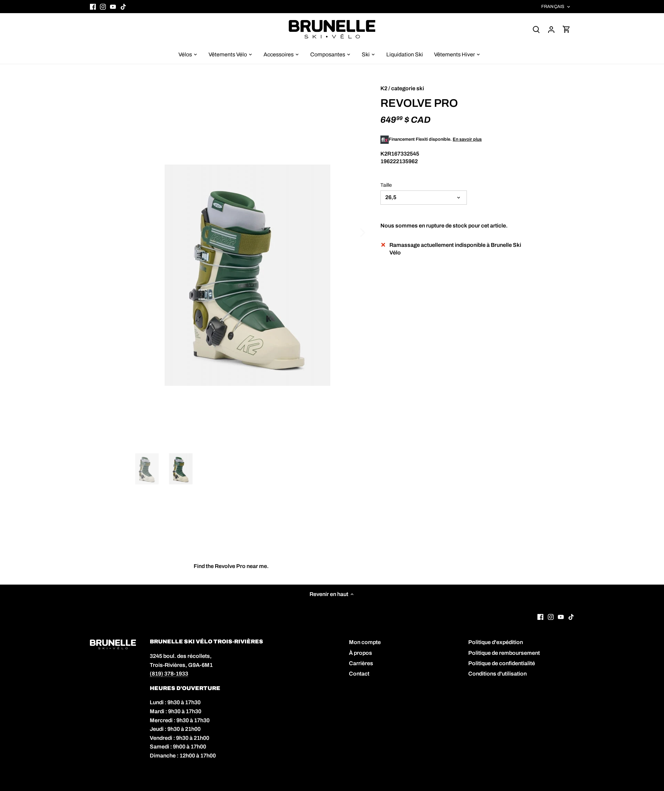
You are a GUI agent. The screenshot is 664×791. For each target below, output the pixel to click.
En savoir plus (467, 139)
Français (552, 6)
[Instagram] (103, 6)
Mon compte (365, 642)
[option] (247, 275)
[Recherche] (536, 29)
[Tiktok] (123, 6)
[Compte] (551, 29)
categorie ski (407, 88)
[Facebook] (93, 6)
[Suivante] (353, 232)
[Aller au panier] (566, 29)
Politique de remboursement (504, 653)
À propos (360, 653)
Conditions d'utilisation (497, 674)
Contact (359, 674)
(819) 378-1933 (169, 674)
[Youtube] (113, 6)
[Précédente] (141, 232)
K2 (383, 88)
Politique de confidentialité (501, 663)
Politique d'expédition (495, 642)
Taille (386, 185)
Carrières (361, 663)
